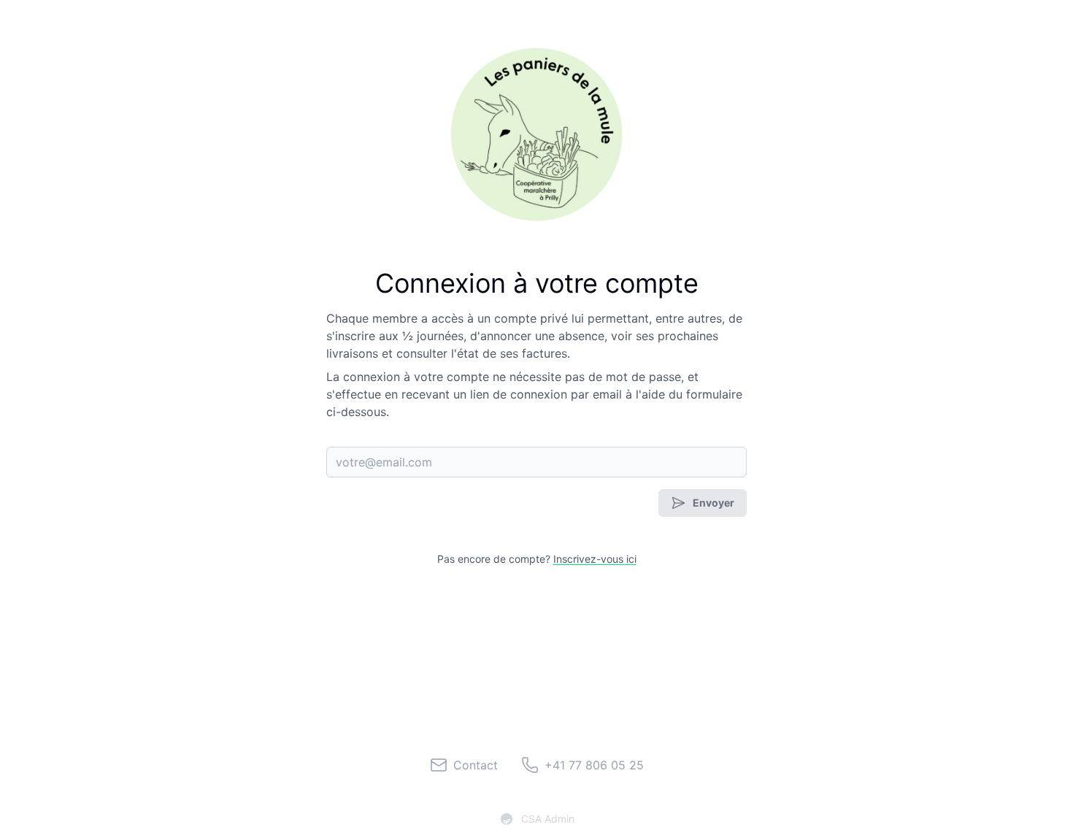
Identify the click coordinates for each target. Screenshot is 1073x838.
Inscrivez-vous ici (595, 559)
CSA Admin (547, 818)
